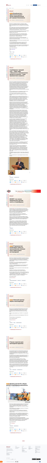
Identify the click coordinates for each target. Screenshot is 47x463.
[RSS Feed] (15, 459)
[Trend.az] (8, 5)
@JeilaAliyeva (13, 277)
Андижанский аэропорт (18, 322)
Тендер (14, 322)
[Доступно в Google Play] (38, 459)
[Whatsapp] (7, 459)
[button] (6, 9)
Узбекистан (11, 322)
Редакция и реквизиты (24, 448)
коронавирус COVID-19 (19, 369)
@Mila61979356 (13, 49)
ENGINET (13, 208)
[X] (9, 459)
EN (37, 461)
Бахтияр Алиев (11, 177)
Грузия (10, 369)
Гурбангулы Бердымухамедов (13, 280)
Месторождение (23, 280)
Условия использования (37, 447)
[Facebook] (8, 459)
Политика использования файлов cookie (37, 452)
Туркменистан (19, 280)
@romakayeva (13, 319)
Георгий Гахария (14, 369)
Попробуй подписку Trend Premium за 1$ (15, 287)
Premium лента (16, 448)
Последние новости (17, 447)
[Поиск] (26, 5)
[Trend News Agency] (8, 447)
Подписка (30, 447)
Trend (19, 25)
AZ (38, 461)
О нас (22, 447)
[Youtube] (11, 459)
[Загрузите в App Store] (34, 459)
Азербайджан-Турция (16, 177)
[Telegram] (12, 459)
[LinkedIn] (14, 459)
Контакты (23, 449)
